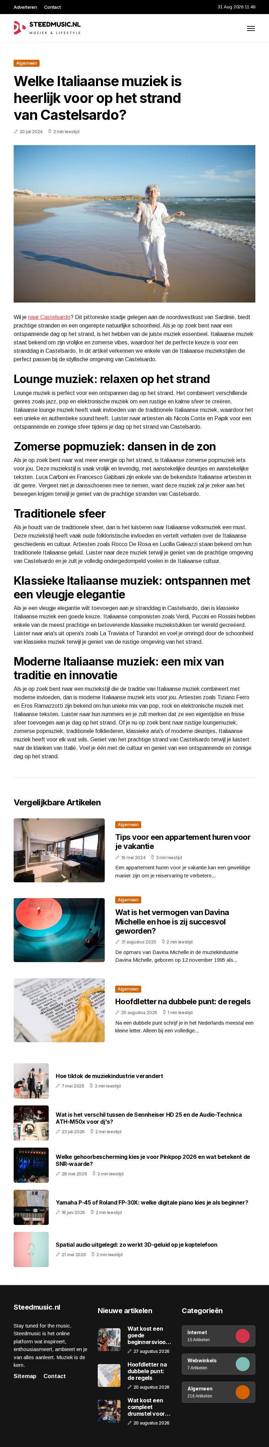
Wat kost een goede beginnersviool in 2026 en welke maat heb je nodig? (148, 1335)
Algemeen (26, 63)
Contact (52, 7)
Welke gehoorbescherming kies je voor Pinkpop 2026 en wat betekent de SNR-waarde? (153, 1160)
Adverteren (25, 7)
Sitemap (25, 1376)
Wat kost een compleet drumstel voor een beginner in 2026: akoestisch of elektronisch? (147, 1407)
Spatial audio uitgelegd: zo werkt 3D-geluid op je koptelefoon (137, 1244)
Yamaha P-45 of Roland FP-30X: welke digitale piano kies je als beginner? (152, 1202)
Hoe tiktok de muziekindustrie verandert (109, 1076)
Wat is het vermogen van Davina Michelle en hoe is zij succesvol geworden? (172, 921)
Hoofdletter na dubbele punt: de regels (182, 1001)
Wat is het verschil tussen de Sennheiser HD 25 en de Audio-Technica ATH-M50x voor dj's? (149, 1118)
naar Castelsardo (49, 317)
